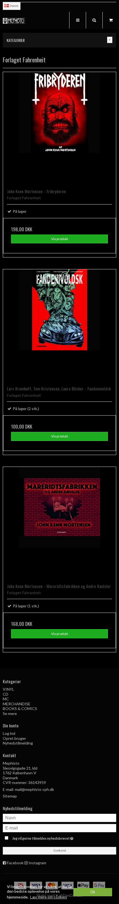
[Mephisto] (14, 21)
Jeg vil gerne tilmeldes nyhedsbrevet (52, 837)
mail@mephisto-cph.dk (34, 789)
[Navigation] (77, 20)
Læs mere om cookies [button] (48, 897)
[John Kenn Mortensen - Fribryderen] (59, 128)
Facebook (15, 862)
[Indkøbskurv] (110, 20)
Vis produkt (59, 239)
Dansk (14, 5)
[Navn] (59, 817)
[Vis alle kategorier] (110, 40)
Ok (92, 892)
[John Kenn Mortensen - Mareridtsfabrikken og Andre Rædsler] (59, 523)
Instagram (37, 862)
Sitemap (10, 796)
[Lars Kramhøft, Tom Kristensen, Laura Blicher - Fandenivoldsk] (59, 325)
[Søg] (94, 20)
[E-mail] (59, 827)
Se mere (10, 713)
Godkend (59, 850)
